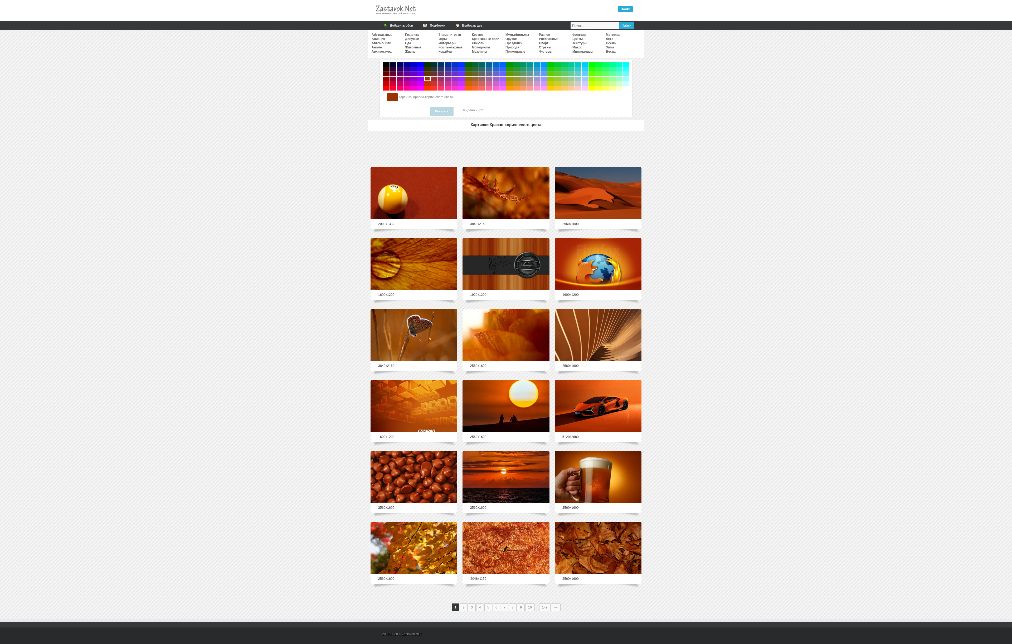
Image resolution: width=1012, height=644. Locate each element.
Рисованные (548, 39)
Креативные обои (485, 39)
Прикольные (515, 51)
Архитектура (382, 51)
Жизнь (410, 51)
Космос (478, 35)
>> (556, 607)
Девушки (412, 39)
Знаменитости (450, 35)
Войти (625, 9)
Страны (545, 47)
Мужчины (479, 51)
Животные (413, 47)
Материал (613, 35)
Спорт (543, 43)
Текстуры (579, 43)
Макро (577, 47)
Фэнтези (579, 35)
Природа (512, 47)
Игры (443, 39)
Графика (412, 35)
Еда (408, 43)
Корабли (445, 51)
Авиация (378, 39)
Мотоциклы (481, 47)
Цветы (577, 39)
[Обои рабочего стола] (395, 16)
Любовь (478, 43)
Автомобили (381, 43)
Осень (611, 43)
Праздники (513, 43)
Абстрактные (382, 35)
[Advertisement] (506, 148)
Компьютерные (451, 47)
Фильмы (545, 51)
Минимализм (582, 51)
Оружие (511, 39)
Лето (609, 39)
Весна (611, 51)
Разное (544, 35)
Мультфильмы (517, 35)
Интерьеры (447, 43)
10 (530, 607)
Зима (610, 47)
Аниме (377, 47)
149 (545, 607)
